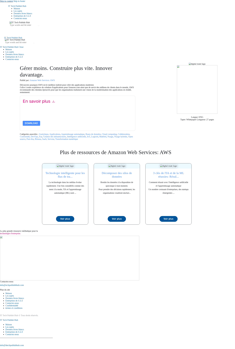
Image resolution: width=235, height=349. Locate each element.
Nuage (110, 136)
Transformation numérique (66, 139)
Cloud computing (109, 134)
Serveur (51, 139)
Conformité (25, 136)
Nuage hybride (120, 136)
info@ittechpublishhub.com (12, 345)
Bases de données (93, 134)
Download (31, 123)
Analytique (43, 134)
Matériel (102, 136)
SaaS (44, 139)
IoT (88, 136)
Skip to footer (19, 1)
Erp (40, 136)
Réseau (38, 139)
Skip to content (6, 1)
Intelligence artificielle (76, 136)
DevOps (34, 136)
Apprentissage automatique (72, 134)
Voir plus (65, 219)
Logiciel (94, 136)
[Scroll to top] (1, 348)
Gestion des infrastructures (54, 136)
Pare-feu (30, 139)
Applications (54, 134)
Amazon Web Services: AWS (42, 80)
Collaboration (124, 134)
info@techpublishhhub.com (12, 285)
